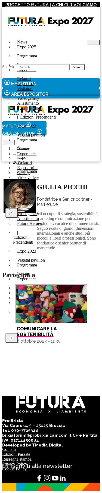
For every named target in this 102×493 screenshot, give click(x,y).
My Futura (13, 126)
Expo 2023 (26, 251)
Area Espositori (18, 133)
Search (8, 66)
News (20, 150)
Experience (26, 153)
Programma (27, 56)
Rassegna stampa (17, 459)
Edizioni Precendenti (23, 237)
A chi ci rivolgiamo (74, 4)
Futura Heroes (29, 223)
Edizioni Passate (16, 454)
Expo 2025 (26, 47)
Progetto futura (27, 4)
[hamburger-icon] (94, 42)
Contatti (9, 449)
